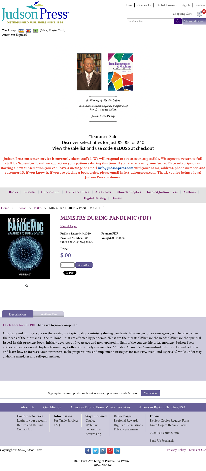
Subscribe (150, 393)
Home (128, 5)
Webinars (91, 425)
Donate (116, 198)
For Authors (93, 429)
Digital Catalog (95, 198)
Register (201, 5)
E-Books (30, 192)
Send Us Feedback (162, 440)
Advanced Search (194, 21)
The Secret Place (77, 192)
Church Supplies (129, 192)
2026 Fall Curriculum (164, 433)
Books (13, 192)
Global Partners (167, 5)
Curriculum (50, 192)
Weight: (106, 238)
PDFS (37, 208)
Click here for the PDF (19, 325)
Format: (106, 234)
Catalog (90, 420)
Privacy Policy (176, 450)
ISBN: (63, 242)
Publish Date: (69, 234)
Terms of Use (197, 450)
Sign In (186, 5)
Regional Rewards (126, 420)
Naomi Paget (68, 226)
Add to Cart (84, 265)
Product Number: (71, 238)
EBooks (21, 208)
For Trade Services (66, 420)
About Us (27, 407)
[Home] (35, 24)
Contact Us (144, 5)
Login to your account (31, 420)
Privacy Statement (126, 429)
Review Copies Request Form (169, 420)
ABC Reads (103, 192)
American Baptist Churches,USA (162, 407)
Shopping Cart (182, 14)
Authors (189, 192)
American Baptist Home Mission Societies (100, 407)
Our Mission (52, 407)
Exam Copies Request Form (168, 425)
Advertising (93, 434)
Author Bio (49, 314)
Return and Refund (30, 425)
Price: (64, 249)
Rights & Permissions (128, 425)
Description (17, 314)
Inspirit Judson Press (162, 192)
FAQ (57, 425)
